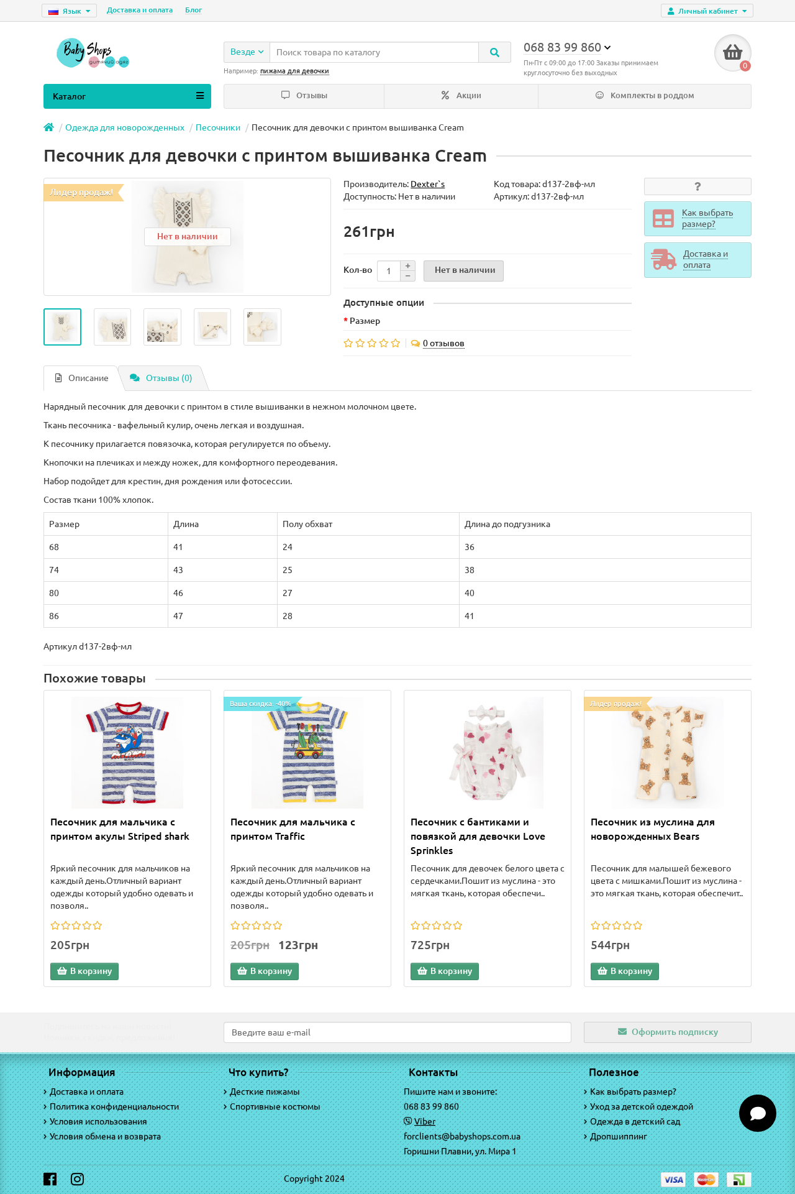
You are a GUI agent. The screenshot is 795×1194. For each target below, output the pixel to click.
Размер (365, 321)
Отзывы (310, 95)
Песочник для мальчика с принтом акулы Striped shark (119, 829)
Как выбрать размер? (633, 1091)
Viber (424, 1121)
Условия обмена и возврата (105, 1136)
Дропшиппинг (618, 1136)
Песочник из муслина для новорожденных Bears (653, 829)
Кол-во (357, 270)
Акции (468, 95)
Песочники (218, 127)
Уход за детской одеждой (641, 1106)
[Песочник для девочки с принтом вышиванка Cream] (62, 327)
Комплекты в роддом (651, 95)
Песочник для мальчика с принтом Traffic (292, 829)
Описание (88, 378)
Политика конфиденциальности (114, 1106)
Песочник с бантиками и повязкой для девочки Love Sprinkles (478, 836)
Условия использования (98, 1121)
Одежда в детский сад (635, 1121)
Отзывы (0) (169, 378)
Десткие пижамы (265, 1091)
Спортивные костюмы (275, 1106)
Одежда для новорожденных (124, 127)
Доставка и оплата (140, 10)
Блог (193, 10)
